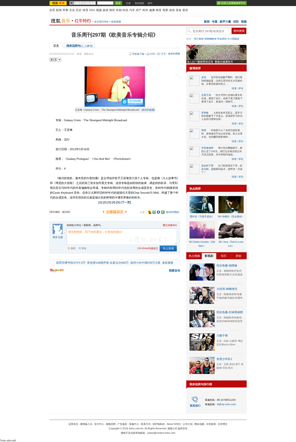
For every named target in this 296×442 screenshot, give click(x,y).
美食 (178, 10)
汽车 (132, 10)
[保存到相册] (148, 109)
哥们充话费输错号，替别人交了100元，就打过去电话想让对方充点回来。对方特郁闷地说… (221, 151)
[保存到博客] (172, 212)
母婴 (165, 10)
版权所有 (182, 428)
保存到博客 (174, 53)
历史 (79, 10)
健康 (152, 10)
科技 (125, 10)
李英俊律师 (207, 148)
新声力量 (225, 21)
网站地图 (199, 424)
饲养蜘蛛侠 (210, 38)
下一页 (126, 202)
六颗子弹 (222, 335)
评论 (240, 88)
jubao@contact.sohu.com (161, 433)
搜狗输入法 (86, 424)
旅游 (172, 10)
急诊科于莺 (207, 165)
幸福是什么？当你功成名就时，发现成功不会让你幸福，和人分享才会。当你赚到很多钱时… (221, 133)
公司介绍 (188, 424)
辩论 (84, 248)
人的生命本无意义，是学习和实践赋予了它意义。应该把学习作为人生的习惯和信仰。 (221, 116)
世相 (119, 10)
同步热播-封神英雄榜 (229, 312)
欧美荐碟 (116, 21)
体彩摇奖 (167, 262)
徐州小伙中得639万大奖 (145, 262)
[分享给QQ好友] (154, 212)
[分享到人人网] (158, 212)
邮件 (150, 3)
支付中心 (99, 424)
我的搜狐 (139, 3)
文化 (72, 10)
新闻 (59, 10)
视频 (99, 10)
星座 (185, 10)
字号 (163, 54)
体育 (85, 10)
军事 (65, 10)
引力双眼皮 (233, 38)
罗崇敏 (205, 112)
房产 (139, 10)
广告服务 (122, 424)
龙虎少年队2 (224, 358)
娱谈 (105, 10)
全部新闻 (211, 424)
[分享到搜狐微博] (149, 212)
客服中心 (134, 424)
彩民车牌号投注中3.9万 (71, 262)
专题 (214, 21)
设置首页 (73, 424)
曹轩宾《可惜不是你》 (202, 216)
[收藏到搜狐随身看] (163, 212)
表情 (73, 248)
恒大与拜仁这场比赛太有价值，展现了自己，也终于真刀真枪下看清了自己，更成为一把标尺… (221, 98)
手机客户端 (138, 54)
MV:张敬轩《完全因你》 (231, 216)
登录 (55, 237)
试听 (236, 21)
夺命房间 (222, 38)
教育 (158, 10)
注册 (128, 3)
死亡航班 (199, 38)
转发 (234, 88)
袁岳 (203, 77)
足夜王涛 (206, 95)
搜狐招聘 (111, 424)
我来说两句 (79, 45)
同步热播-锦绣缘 (226, 265)
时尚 (145, 10)
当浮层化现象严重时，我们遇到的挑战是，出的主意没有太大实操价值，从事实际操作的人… (221, 80)
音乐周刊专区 (101, 21)
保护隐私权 (159, 424)
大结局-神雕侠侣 (226, 288)
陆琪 (203, 130)
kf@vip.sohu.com (226, 404)
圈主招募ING (170, 225)
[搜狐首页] (58, 3)
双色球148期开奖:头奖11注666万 (108, 262)
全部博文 (223, 424)
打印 (152, 54)
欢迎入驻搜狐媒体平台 (233, 3)
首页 (52, 10)
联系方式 (146, 424)
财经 (112, 10)
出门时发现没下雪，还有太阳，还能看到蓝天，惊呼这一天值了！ (221, 169)
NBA (92, 10)
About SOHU (174, 424)
